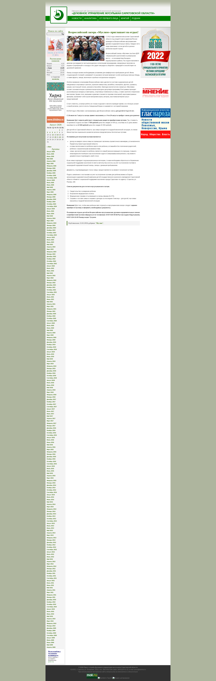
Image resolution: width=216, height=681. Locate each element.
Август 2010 (51, 609)
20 (55, 137)
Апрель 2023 (51, 247)
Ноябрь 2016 (51, 430)
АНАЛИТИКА (90, 18)
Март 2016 (50, 449)
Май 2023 (50, 244)
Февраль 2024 (51, 223)
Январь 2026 (51, 168)
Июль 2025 (50, 182)
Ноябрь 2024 (51, 201)
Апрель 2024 (51, 218)
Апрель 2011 (51, 590)
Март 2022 (50, 278)
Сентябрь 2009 (52, 635)
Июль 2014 (50, 497)
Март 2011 (50, 592)
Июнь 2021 (50, 299)
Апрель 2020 (51, 332)
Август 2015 (51, 466)
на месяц (55, 79)
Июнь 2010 (50, 614)
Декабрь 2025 (51, 170)
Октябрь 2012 (51, 547)
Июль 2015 (50, 468)
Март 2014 (50, 506)
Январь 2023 (51, 254)
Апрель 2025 (51, 189)
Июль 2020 (50, 325)
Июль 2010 (50, 611)
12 (53, 135)
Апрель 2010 (51, 618)
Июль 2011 (50, 583)
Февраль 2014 (51, 509)
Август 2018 (51, 380)
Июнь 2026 (50, 156)
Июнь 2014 (50, 499)
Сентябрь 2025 (52, 178)
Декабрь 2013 (51, 514)
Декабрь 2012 (51, 542)
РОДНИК (136, 18)
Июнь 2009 (50, 642)
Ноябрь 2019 (51, 344)
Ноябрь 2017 (51, 401)
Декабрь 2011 (51, 571)
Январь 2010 (51, 626)
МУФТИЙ (125, 18)
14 (57, 135)
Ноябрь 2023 (51, 230)
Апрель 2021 (51, 304)
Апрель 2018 (51, 390)
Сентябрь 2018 (52, 378)
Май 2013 (50, 530)
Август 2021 (51, 294)
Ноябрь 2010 (51, 602)
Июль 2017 (50, 411)
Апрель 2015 (51, 475)
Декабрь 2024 (51, 199)
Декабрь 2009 (51, 628)
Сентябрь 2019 (52, 349)
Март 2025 (50, 192)
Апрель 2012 (51, 561)
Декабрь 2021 (51, 285)
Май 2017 (50, 416)
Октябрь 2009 (51, 633)
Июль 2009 (50, 640)
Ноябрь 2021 (51, 287)
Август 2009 (51, 638)
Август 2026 (51, 151)
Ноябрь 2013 (51, 516)
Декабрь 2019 (51, 342)
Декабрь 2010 (51, 599)
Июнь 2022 (50, 271)
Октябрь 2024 (51, 204)
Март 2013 (50, 535)
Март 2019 (50, 363)
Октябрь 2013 (51, 518)
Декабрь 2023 (51, 228)
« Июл (49, 147)
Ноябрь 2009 (51, 630)
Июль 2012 (50, 554)
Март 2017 (50, 421)
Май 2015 (50, 473)
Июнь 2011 (50, 585)
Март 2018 (50, 392)
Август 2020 (51, 323)
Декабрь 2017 (51, 399)
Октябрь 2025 (51, 175)
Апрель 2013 (51, 533)
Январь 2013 (51, 540)
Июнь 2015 (50, 471)
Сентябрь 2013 (52, 521)
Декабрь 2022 (51, 256)
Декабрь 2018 (51, 371)
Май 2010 (50, 616)
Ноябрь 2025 (51, 173)
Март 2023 (50, 249)
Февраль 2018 (51, 394)
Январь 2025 (51, 197)
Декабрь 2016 (51, 428)
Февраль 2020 (51, 337)
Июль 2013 (50, 525)
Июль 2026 (50, 154)
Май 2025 (50, 187)
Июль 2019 (50, 354)
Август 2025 (51, 180)
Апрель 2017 (51, 418)
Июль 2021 (50, 297)
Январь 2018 (51, 397)
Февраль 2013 (51, 537)
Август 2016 (51, 437)
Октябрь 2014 (51, 490)
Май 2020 (50, 330)
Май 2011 (50, 587)
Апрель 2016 (51, 447)
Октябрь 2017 (51, 404)
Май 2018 (50, 387)
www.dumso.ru (123, 672)
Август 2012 (51, 552)
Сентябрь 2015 (52, 464)
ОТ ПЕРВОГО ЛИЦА (108, 18)
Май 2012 (50, 559)
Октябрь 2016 (51, 433)
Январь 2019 (51, 368)
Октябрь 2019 (51, 347)
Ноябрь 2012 (51, 545)
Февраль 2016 (51, 452)
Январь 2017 (51, 425)
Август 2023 (51, 237)
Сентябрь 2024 (52, 206)
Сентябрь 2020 (52, 320)
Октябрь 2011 (51, 576)
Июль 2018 (50, 382)
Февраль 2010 (51, 623)
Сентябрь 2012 (52, 549)
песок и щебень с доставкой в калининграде (53, 658)
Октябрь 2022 (51, 261)
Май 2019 (50, 359)
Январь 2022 (51, 282)
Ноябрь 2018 (51, 373)
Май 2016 (50, 444)
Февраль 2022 (51, 280)
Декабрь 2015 (51, 456)
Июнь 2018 (50, 385)
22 (60, 137)
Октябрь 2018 (51, 375)
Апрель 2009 (51, 647)
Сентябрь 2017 (52, 406)
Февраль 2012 (51, 566)
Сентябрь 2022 (52, 263)
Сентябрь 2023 (52, 235)
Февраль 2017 (51, 423)
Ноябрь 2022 (51, 259)
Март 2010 (50, 621)
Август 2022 (51, 266)
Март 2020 (50, 335)
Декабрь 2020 (51, 313)
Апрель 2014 (51, 504)
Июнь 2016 (50, 442)
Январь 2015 (51, 483)
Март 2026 (50, 163)
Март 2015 (50, 478)
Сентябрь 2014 (52, 492)
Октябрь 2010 (51, 604)
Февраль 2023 (51, 251)
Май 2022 (50, 273)
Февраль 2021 (51, 309)
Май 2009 (50, 645)
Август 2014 (51, 494)
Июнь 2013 (50, 528)
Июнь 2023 (50, 242)
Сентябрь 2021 (52, 292)
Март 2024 (50, 220)
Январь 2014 (51, 511)
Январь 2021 (51, 311)
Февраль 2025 (51, 194)
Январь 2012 (51, 568)
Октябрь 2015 (51, 461)
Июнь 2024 (50, 213)
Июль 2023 (50, 239)
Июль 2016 (50, 440)
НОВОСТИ (77, 18)
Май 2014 (50, 502)
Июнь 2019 (50, 356)
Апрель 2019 (51, 361)
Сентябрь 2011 (52, 578)
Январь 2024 (51, 225)
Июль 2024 (50, 211)
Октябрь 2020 (51, 318)
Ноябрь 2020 (51, 316)
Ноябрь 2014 (51, 487)
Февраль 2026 (51, 166)
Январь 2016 (51, 454)
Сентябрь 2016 (52, 435)
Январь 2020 (51, 340)
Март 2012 (50, 564)
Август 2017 (51, 409)
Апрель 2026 (51, 161)
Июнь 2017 (50, 413)
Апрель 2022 (51, 275)
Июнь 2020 (50, 328)
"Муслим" (99, 223)
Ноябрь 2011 (51, 573)
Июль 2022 (50, 268)
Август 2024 (51, 208)
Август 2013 (51, 523)
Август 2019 (51, 352)
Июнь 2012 (50, 557)
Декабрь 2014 (51, 485)
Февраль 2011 (51, 595)
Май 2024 (50, 216)
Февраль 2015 (51, 480)
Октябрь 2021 (51, 290)
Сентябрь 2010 (52, 606)
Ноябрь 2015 (51, 459)
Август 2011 (51, 580)
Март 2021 (50, 306)
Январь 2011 (51, 597)
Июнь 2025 (50, 185)
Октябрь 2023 (51, 232)
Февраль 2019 (51, 366)
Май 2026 (50, 159)
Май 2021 (50, 301)
